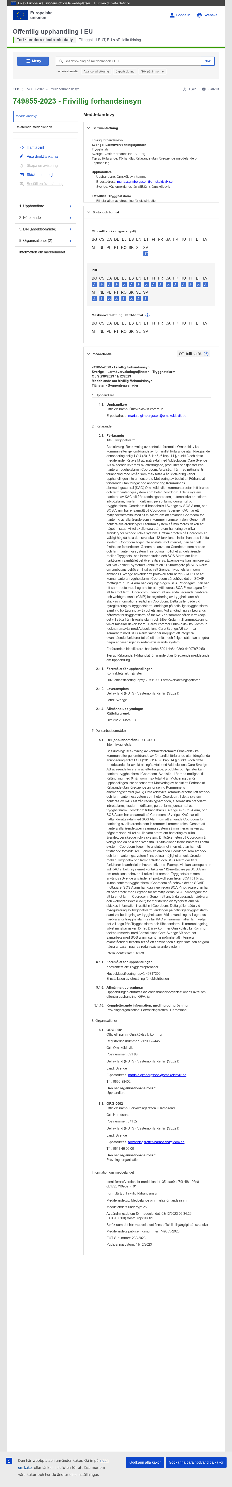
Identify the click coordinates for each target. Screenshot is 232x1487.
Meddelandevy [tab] (26, 116)
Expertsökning (125, 71)
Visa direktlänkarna (42, 156)
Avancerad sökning (96, 71)
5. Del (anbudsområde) (37, 229)
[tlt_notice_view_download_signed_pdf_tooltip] (145, 254)
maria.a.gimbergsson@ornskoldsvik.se (145, 181)
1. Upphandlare (31, 206)
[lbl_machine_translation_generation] (147, 315)
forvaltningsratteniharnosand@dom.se (156, 1142)
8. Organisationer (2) (35, 240)
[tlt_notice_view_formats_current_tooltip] (206, 354)
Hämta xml (35, 147)
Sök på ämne (150, 71)
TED (16, 89)
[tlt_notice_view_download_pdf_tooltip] (94, 284)
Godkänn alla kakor (145, 1462)
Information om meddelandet (42, 252)
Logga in (183, 15)
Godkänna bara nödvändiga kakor (196, 1462)
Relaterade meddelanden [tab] (34, 127)
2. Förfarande (30, 218)
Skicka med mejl (40, 175)
